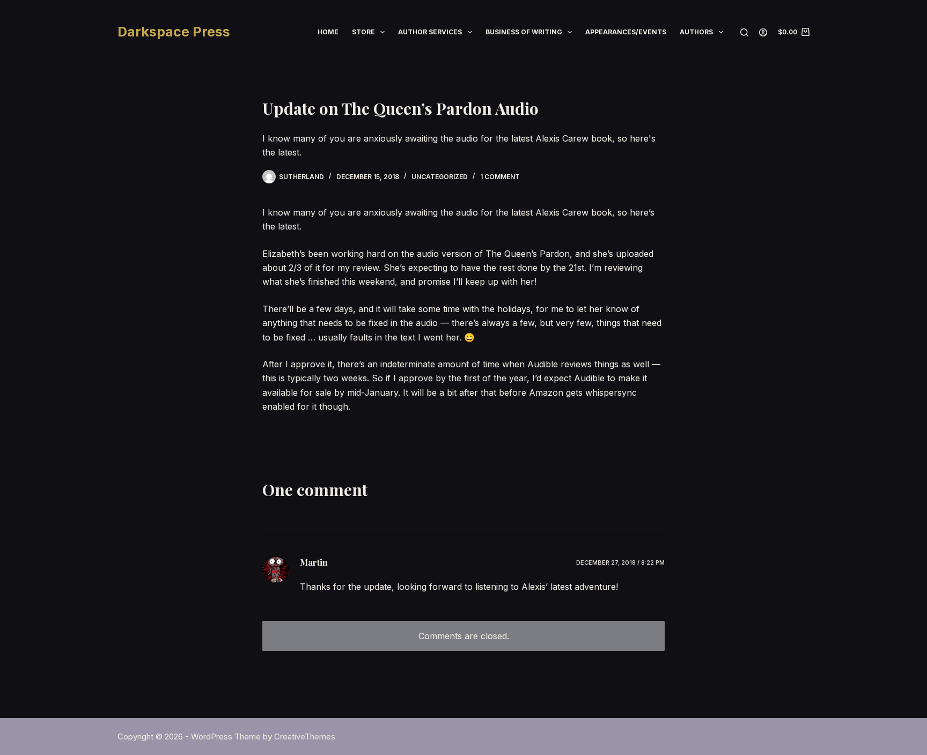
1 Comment (500, 177)
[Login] (763, 32)
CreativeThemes (304, 736)
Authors (696, 32)
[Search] (744, 32)
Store (363, 32)
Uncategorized (439, 177)
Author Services (430, 32)
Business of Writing (523, 32)
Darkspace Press (173, 32)
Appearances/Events (625, 32)
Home (328, 32)
